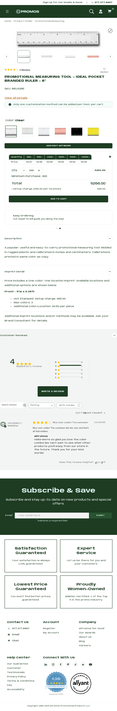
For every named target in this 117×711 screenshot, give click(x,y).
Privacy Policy (16, 677)
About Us (85, 637)
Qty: (15, 170)
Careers (85, 646)
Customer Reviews (13, 335)
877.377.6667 (103, 3)
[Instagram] (53, 664)
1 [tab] (56, 228)
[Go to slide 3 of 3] (6, 56)
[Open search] (91, 11)
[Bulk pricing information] (110, 157)
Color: (15, 120)
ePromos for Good (91, 628)
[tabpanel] (58, 217)
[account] (100, 11)
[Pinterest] (68, 664)
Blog (82, 641)
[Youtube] (90, 664)
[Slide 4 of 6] (93, 56)
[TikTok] (75, 664)
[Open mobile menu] (7, 11)
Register (49, 628)
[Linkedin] (45, 664)
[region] (17, 70)
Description (13, 239)
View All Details (16, 98)
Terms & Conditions (20, 681)
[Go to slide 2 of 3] (110, 56)
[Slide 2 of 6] (47, 56)
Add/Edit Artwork (58, 146)
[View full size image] (110, 31)
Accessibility (15, 689)
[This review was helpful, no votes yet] (96, 462)
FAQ (9, 685)
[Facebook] (60, 664)
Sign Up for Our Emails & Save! (62, 3)
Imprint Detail (15, 272)
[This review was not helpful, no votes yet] (102, 462)
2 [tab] (60, 228)
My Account (51, 633)
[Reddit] (83, 664)
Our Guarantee (17, 664)
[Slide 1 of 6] (23, 56)
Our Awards (87, 633)
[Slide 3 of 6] (70, 56)
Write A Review (52, 391)
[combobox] (41, 405)
